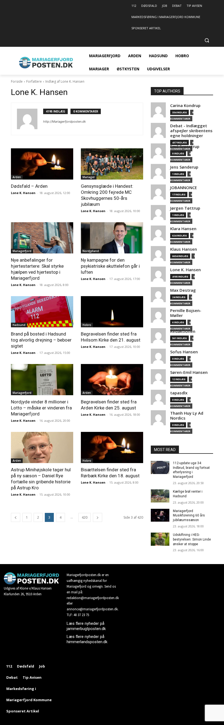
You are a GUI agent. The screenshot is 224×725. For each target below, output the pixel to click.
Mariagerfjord (22, 251)
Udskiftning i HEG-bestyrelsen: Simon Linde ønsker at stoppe (192, 539)
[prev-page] (15, 517)
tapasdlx (178, 392)
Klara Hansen (183, 228)
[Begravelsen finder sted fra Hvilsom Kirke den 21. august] (112, 311)
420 (84, 517)
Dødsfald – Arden (29, 186)
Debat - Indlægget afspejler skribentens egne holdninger (191, 130)
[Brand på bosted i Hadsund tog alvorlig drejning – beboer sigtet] (42, 311)
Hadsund (19, 325)
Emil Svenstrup (184, 146)
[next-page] (97, 517)
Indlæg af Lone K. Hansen (64, 81)
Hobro (86, 325)
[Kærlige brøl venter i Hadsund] (160, 495)
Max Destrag (183, 290)
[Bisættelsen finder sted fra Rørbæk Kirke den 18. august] (112, 447)
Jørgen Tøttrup (185, 208)
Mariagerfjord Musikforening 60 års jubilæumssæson (189, 515)
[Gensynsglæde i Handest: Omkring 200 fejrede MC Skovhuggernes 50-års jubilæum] (112, 164)
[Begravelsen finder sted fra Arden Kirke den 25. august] (112, 379)
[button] (206, 40)
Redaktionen (182, 331)
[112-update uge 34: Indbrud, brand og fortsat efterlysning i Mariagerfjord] (160, 467)
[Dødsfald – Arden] (42, 164)
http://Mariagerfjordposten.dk (64, 121)
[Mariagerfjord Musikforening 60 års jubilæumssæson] (160, 515)
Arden (17, 177)
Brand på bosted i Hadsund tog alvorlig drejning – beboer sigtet (41, 340)
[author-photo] (30, 119)
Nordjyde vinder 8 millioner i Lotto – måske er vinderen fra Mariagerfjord (41, 408)
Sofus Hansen (184, 351)
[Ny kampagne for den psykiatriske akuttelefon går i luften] (112, 237)
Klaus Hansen (183, 249)
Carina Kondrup (185, 105)
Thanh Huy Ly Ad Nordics (186, 416)
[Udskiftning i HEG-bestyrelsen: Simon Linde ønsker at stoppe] (160, 539)
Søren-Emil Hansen (189, 372)
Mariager (88, 177)
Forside (17, 81)
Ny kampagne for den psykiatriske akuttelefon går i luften (110, 266)
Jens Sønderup (184, 167)
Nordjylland (90, 251)
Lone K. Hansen (23, 193)
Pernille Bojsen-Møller (185, 313)
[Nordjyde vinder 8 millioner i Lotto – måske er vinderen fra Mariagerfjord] (42, 379)
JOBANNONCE (183, 187)
